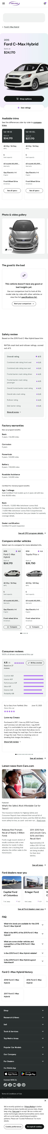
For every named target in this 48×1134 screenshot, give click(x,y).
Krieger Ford (32, 892)
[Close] (45, 1100)
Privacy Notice (29, 1107)
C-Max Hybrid (11, 27)
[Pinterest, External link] (23, 1085)
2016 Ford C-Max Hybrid (34, 981)
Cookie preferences (14, 1127)
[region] (24, 1116)
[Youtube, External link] (14, 1085)
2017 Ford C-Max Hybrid (11, 995)
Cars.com (15, 1111)
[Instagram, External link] (19, 1085)
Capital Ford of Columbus (10, 893)
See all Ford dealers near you (31, 909)
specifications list (29, 297)
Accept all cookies (34, 1127)
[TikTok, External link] (5, 1085)
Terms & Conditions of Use (12, 1094)
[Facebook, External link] (10, 1085)
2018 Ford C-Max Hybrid (11, 981)
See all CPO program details (31, 533)
